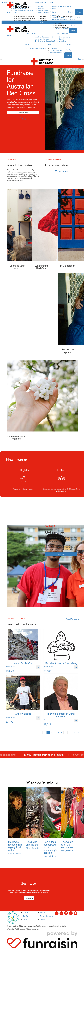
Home (9, 12)
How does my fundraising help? (45, 41)
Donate (72, 30)
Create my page (23, 112)
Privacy (42, 912)
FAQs (54, 12)
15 (69, 733)
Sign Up (68, 50)
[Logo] (18, 5)
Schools (42, 18)
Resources (58, 23)
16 (74, 733)
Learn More (61, 554)
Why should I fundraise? (42, 39)
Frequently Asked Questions (64, 16)
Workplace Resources (62, 27)
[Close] (83, 59)
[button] (16, 229)
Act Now (43, 16)
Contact (72, 20)
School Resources (60, 25)
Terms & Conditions (46, 916)
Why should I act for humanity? (26, 18)
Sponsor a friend (61, 170)
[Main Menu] (1, 59)
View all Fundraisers (71, 619)
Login (10, 35)
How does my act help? (23, 20)
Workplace (43, 20)
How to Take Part (43, 12)
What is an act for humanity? (25, 16)
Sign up (72, 25)
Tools (54, 20)
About (15, 12)
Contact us (29, 898)
